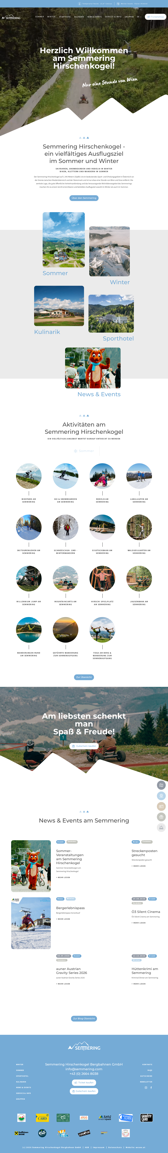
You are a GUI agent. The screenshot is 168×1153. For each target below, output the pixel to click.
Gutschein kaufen (86, 1091)
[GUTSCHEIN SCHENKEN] (161, 817)
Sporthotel (22, 1076)
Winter (19, 1064)
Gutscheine (146, 1076)
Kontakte (147, 1064)
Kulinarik (21, 1082)
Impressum (98, 1147)
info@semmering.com (83, 1069)
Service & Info (23, 1093)
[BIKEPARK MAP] (161, 785)
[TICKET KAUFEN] (161, 806)
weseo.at (140, 1147)
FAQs (150, 1070)
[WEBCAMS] (161, 795)
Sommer (20, 1070)
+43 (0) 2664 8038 (84, 1074)
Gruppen (20, 1099)
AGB (87, 1147)
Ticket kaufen (86, 1082)
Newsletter (146, 1082)
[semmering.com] (11, 16)
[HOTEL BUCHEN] (161, 827)
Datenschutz (115, 1147)
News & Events (23, 1087)
